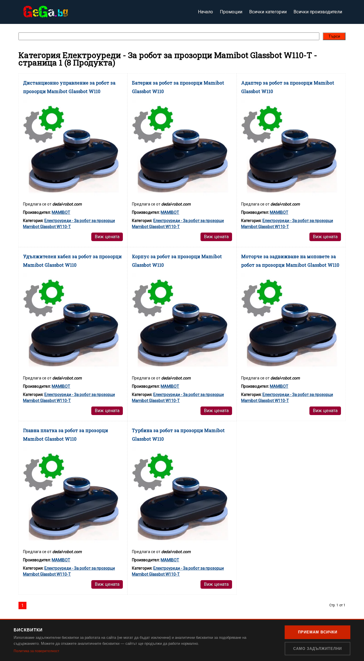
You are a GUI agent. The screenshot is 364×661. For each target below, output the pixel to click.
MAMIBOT (61, 212)
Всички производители (317, 12)
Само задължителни (317, 648)
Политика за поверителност (36, 651)
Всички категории (268, 12)
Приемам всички (317, 632)
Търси (334, 36)
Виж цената (107, 236)
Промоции (231, 12)
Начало (205, 12)
